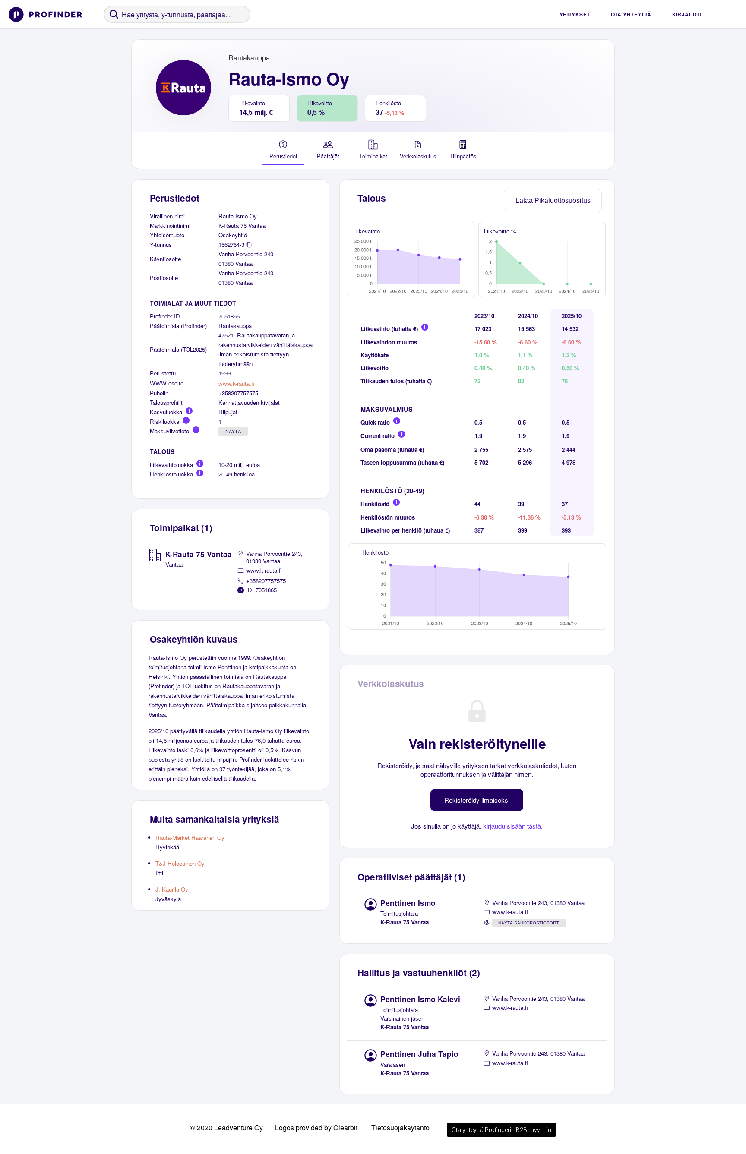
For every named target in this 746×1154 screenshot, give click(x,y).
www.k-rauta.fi (236, 383)
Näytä (233, 431)
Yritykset (575, 14)
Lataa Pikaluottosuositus (553, 200)
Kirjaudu (686, 14)
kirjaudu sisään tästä (512, 825)
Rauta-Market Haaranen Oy (189, 837)
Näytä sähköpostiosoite (529, 923)
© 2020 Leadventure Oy (226, 1127)
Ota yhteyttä (631, 14)
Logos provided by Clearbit (316, 1127)
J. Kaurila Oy (171, 889)
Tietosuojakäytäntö (400, 1127)
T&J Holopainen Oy (180, 863)
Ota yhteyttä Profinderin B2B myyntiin (501, 1129)
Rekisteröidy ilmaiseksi (476, 799)
